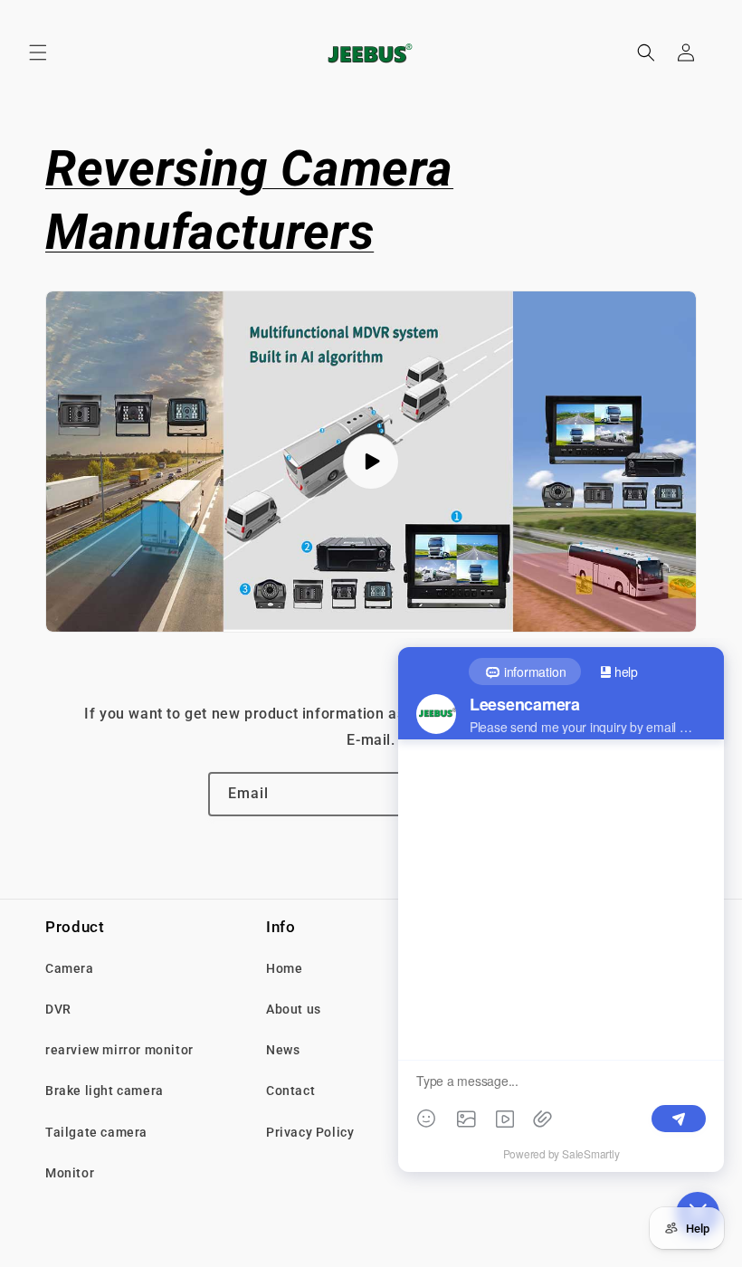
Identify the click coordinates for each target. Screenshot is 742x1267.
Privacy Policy (310, 1132)
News (283, 1050)
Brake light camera (104, 1090)
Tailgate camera (96, 1132)
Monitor (69, 1173)
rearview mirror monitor (119, 1050)
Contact (290, 1090)
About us (293, 1009)
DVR (58, 1009)
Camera (69, 968)
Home (284, 968)
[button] (38, 52)
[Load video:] (371, 461)
